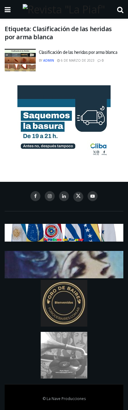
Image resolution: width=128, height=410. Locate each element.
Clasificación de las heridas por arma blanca (78, 52)
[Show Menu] (8, 9)
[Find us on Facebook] (35, 196)
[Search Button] (120, 9)
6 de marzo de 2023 (77, 60)
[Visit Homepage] (64, 9)
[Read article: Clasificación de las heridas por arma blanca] (20, 60)
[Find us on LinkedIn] (64, 196)
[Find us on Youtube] (93, 196)
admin (48, 60)
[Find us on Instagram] (50, 196)
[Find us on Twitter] (78, 197)
